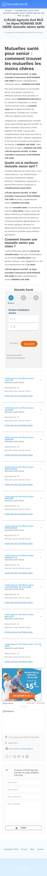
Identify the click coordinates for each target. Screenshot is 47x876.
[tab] (23, 380)
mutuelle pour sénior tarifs (27, 10)
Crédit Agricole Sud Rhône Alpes (18, 396)
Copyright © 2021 (11, 849)
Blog (32, 849)
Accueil (8, 10)
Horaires (24, 706)
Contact (40, 849)
